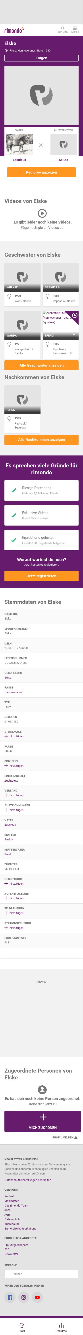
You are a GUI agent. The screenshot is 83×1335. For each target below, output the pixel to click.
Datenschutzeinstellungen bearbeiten (27, 1180)
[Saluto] (63, 154)
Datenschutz (12, 1219)
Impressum (11, 1224)
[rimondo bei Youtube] (37, 1297)
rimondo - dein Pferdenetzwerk (14, 30)
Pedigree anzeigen (41, 172)
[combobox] (41, 1274)
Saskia (8, 839)
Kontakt (9, 1196)
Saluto (63, 160)
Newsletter (11, 1254)
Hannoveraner (13, 692)
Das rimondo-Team (16, 1205)
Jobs (7, 1210)
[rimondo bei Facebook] (9, 1297)
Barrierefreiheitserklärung (20, 1228)
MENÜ (75, 32)
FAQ (7, 1249)
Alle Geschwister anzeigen (41, 365)
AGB (7, 1214)
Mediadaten (11, 1201)
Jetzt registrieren (41, 576)
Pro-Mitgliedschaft (16, 1245)
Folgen (41, 58)
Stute (7, 677)
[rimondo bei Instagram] (23, 1297)
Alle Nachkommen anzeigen (41, 440)
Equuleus (19, 160)
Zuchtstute (11, 780)
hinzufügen (16, 736)
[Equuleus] (19, 154)
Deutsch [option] (16, 1274)
